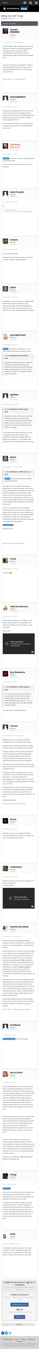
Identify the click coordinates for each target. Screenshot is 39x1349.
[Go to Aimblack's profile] (5, 1026)
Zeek (12, 1233)
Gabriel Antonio (19, 606)
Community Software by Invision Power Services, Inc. (19, 1346)
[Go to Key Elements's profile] (5, 673)
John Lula (27, 472)
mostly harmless (19, 926)
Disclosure (31, 1339)
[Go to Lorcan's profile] (5, 727)
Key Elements (17, 672)
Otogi (13, 1174)
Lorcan (14, 725)
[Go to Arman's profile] (5, 241)
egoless (14, 394)
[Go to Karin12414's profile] (5, 1074)
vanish (10, 18)
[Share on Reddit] (9, 1332)
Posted (10, 42)
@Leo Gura (6, 1188)
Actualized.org (7, 1339)
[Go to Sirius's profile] (5, 821)
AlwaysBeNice (18, 96)
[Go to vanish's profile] (5, 31)
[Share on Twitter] (6, 1333)
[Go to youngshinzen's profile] (5, 336)
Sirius (13, 819)
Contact (19, 1341)
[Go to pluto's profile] (5, 289)
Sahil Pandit (17, 192)
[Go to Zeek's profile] (5, 1235)
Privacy (23, 1339)
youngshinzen (18, 334)
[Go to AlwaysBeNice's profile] (5, 98)
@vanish (5, 158)
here (24, 710)
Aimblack (15, 1024)
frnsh (13, 558)
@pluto (5, 349)
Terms (16, 1339)
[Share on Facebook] (2, 1333)
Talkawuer (16, 866)
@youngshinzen (8, 525)
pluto (13, 287)
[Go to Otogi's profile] (5, 1176)
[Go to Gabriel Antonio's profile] (5, 608)
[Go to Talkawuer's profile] (5, 868)
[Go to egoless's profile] (5, 396)
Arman (14, 239)
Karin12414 (16, 1072)
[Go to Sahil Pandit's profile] (5, 193)
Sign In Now (19, 1317)
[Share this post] (34, 42)
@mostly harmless (9, 1039)
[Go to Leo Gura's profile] (5, 146)
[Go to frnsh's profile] (5, 560)
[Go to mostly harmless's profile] (5, 928)
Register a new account (19, 1305)
